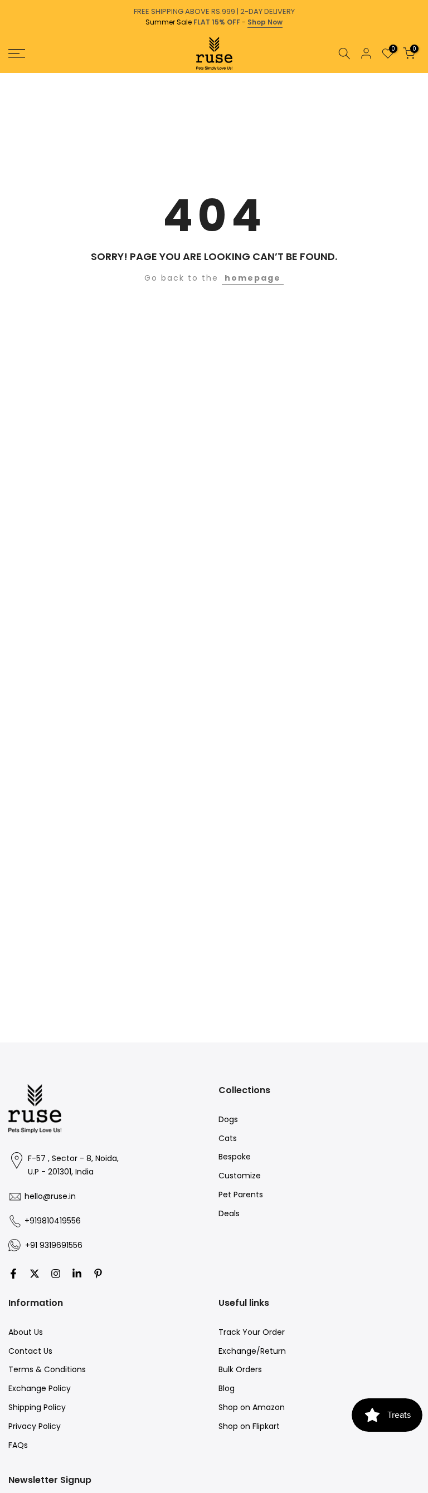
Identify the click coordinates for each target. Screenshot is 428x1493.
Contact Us (30, 1351)
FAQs (18, 1445)
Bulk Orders (240, 1369)
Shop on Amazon (251, 1407)
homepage (253, 277)
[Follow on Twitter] (35, 1273)
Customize (239, 1175)
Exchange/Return (252, 1351)
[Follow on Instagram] (56, 1273)
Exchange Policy (39, 1388)
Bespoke (234, 1156)
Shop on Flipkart (249, 1426)
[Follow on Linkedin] (77, 1273)
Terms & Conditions (47, 1369)
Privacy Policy (34, 1426)
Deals (229, 1213)
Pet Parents (240, 1194)
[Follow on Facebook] (13, 1273)
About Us (25, 1332)
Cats (227, 1138)
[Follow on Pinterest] (98, 1273)
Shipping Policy (37, 1407)
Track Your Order (251, 1332)
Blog (226, 1388)
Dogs (228, 1119)
